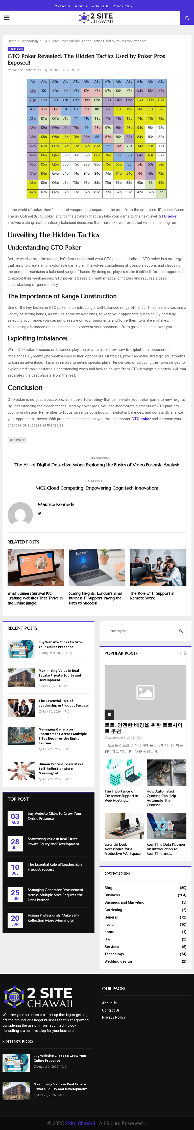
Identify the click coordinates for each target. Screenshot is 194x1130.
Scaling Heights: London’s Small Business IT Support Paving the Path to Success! (95, 598)
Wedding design (118, 961)
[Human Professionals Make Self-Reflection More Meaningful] (21, 771)
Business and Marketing (124, 902)
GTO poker (17, 440)
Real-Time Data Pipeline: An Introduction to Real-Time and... (166, 849)
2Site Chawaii (80, 1123)
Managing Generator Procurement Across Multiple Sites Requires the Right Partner (63, 736)
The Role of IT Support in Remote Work (152, 596)
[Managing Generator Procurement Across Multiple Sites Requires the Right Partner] (21, 736)
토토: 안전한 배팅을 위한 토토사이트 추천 (144, 728)
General (111, 917)
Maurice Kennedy (24, 70)
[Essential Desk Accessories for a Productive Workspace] (124, 826)
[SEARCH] (181, 631)
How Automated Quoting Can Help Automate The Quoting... (161, 798)
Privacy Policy (122, 6)
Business (112, 895)
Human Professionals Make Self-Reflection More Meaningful (61, 768)
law (107, 939)
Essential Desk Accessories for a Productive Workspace (123, 849)
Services (112, 947)
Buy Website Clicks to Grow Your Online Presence (61, 644)
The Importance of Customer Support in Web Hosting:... (121, 796)
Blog (108, 888)
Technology (16, 48)
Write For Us (100, 6)
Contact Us (62, 6)
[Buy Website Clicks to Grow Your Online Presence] (21, 649)
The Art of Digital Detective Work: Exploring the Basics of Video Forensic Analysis (97, 465)
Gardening (113, 910)
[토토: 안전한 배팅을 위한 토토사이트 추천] (145, 692)
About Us (81, 6)
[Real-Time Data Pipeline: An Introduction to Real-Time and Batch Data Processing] (166, 826)
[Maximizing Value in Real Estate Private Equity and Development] (21, 677)
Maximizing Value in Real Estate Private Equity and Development (60, 675)
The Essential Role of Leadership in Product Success (64, 703)
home (109, 932)
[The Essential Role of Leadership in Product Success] (21, 708)
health (110, 925)
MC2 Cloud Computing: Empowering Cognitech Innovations (97, 488)
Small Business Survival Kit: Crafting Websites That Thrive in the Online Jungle (35, 598)
